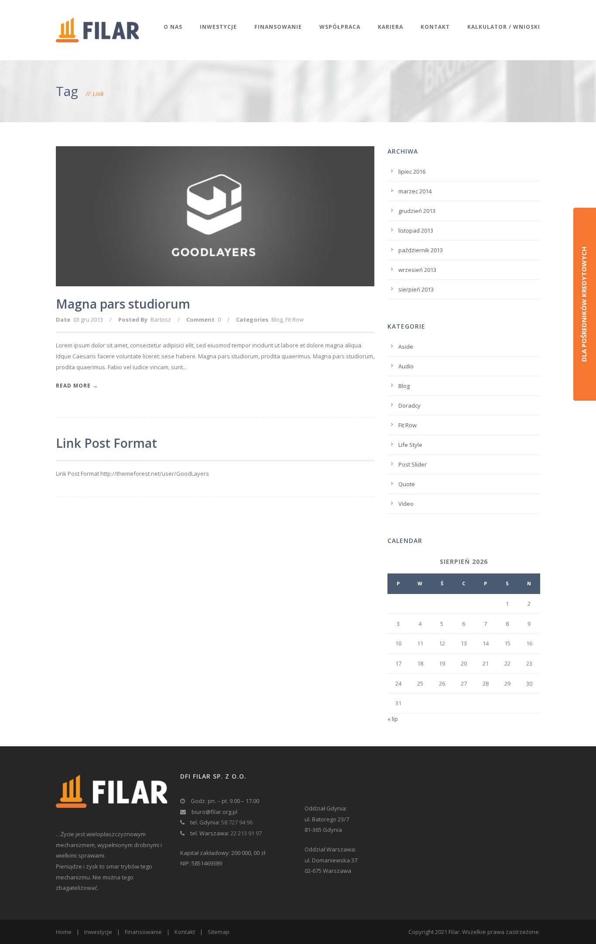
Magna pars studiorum (123, 303)
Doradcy (409, 405)
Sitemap (218, 932)
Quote (406, 484)
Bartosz (161, 319)
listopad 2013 (415, 230)
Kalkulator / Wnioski (503, 27)
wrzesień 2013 (417, 270)
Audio (406, 366)
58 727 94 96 (237, 822)
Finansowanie (278, 27)
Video (406, 504)
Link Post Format (106, 443)
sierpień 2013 (416, 289)
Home (64, 932)
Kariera (390, 27)
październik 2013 (420, 250)
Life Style (410, 445)
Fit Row (294, 319)
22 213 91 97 (246, 833)
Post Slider (412, 464)
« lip (392, 719)
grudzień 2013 (416, 211)
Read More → (77, 385)
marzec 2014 (415, 191)
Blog (277, 319)
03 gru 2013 (88, 319)
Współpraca (339, 27)
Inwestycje (218, 27)
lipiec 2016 (411, 171)
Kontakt (435, 27)
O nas (173, 27)
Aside (405, 346)
